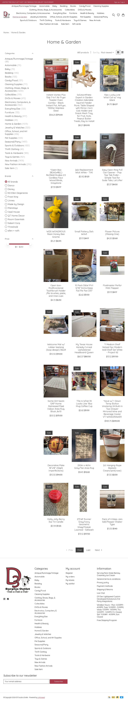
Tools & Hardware (63, 20)
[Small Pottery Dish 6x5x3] (84, 211)
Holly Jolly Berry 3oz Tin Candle (55, 520)
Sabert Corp (14, 223)
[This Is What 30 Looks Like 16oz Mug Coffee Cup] (84, 381)
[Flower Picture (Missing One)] (112, 211)
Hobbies (100, 13)
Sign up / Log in (119, 2)
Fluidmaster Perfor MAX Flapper (112, 286)
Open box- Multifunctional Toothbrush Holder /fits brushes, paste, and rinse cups (56, 290)
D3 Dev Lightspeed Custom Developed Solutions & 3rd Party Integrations (108, 598)
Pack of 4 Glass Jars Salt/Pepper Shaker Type (112, 522)
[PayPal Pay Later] (117, 697)
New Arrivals (95, 20)
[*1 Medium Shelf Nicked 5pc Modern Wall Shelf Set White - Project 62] (112, 324)
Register (69, 573)
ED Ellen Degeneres (18, 192)
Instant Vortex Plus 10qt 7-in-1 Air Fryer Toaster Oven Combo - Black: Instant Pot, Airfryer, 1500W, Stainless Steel (56, 102)
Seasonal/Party (101, 17)
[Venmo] (121, 697)
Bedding (63, 6)
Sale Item (65, 24)
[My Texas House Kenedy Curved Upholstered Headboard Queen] (84, 324)
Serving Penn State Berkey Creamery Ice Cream (108, 574)
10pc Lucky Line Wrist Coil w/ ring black (112, 97)
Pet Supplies (85, 17)
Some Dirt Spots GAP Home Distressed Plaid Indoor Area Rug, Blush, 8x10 (56, 406)
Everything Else (59, 13)
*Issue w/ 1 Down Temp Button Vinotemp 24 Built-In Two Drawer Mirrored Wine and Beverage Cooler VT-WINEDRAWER (112, 408)
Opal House (14, 211)
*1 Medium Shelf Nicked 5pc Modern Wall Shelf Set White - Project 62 (112, 348)
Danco (11, 185)
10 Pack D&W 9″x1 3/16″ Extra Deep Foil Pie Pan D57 (84, 288)
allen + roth (13, 230)
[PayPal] (113, 697)
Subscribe (58, 681)
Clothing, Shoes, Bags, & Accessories (45, 10)
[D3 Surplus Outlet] (6, 15)
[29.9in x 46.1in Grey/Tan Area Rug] (84, 445)
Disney (11, 189)
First (80, 550)
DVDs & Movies (84, 10)
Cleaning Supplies (101, 6)
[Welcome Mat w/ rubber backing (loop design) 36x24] (56, 324)
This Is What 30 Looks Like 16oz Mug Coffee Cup (84, 403)
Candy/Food (84, 6)
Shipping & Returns (105, 589)
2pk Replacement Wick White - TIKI (84, 171)
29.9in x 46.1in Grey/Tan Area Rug (84, 466)
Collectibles (70, 10)
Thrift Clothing (46, 20)
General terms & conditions (108, 579)
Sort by (96, 52)
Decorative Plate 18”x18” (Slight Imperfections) (56, 468)
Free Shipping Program (107, 620)
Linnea (11, 200)
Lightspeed (41, 697)
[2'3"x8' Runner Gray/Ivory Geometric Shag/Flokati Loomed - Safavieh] (84, 499)
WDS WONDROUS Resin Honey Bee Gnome (55, 234)
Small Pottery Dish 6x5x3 (84, 232)
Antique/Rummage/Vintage (24, 6)
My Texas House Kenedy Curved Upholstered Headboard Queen (84, 348)
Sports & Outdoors (28, 20)
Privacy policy (103, 582)
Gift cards (76, 24)
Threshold (13, 226)
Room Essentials (16, 219)
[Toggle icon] (113, 15)
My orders (70, 576)
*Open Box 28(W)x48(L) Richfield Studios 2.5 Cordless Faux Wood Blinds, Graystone (56, 176)
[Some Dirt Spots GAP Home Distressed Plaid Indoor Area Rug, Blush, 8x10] (56, 381)
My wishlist (70, 583)
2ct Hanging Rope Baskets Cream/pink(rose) (112, 468)
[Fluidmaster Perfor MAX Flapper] (112, 265)
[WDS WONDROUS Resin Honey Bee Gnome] (56, 211)
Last (88, 550)
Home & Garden (20, 17)
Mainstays (13, 207)
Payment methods (105, 586)
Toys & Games (80, 20)
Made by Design (16, 204)
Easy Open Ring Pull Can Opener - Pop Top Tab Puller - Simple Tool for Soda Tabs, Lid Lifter (112, 175)
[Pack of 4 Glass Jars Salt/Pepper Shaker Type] (112, 499)
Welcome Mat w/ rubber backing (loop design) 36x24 (56, 347)
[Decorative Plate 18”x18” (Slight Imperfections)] (56, 445)
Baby (54, 6)
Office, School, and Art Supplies (63, 17)
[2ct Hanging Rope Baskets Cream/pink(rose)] (112, 445)
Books (73, 6)
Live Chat (101, 593)
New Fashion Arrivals (49, 24)
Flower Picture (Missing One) (112, 232)
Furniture (73, 13)
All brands (13, 181)
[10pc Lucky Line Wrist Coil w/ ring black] (112, 75)
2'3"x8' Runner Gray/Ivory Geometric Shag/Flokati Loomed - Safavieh (84, 524)
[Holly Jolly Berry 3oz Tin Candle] (56, 499)
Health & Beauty (87, 13)
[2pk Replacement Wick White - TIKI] (84, 149)
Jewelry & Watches (38, 17)
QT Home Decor (16, 215)
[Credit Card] (109, 697)
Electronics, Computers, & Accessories (33, 13)
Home (6, 32)
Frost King (13, 196)
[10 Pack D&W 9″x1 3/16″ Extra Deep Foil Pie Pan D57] (84, 265)
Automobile (44, 6)
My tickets (70, 580)
